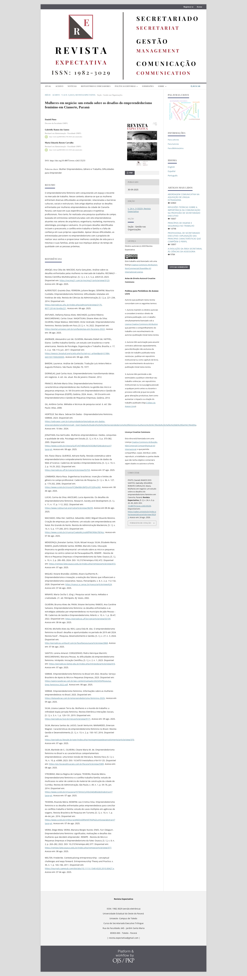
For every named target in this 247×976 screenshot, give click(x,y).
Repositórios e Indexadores (95, 86)
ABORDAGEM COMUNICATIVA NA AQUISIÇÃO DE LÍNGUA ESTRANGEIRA (183, 197)
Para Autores (173, 144)
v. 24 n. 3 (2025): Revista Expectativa (78, 95)
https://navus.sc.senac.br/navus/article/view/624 (88, 584)
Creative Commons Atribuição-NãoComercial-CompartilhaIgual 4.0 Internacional (141, 446)
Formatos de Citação (140, 523)
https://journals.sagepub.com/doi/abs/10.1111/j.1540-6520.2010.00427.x (79, 868)
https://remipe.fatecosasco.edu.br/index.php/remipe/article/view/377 (78, 847)
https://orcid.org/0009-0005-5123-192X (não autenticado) (65, 150)
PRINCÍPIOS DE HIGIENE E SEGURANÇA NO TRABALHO (181, 224)
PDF (131, 173)
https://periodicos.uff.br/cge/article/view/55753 (67, 470)
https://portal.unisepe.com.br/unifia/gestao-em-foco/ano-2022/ (75, 329)
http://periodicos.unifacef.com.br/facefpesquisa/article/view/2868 (76, 643)
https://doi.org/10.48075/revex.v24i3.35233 (67, 161)
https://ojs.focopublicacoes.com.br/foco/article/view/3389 (76, 764)
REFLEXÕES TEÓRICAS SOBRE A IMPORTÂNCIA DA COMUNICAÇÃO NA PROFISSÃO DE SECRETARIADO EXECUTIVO (184, 211)
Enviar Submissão (179, 267)
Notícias (72, 86)
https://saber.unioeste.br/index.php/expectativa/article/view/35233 (142, 514)
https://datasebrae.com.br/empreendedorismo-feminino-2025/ (75, 698)
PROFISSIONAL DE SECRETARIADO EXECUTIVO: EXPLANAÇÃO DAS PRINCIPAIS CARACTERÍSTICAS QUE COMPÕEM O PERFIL (184, 237)
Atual (48, 86)
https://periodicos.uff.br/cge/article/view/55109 (87, 618)
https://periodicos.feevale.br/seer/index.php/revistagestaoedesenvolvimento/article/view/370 (89, 739)
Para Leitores (173, 139)
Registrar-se (188, 7)
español (171, 171)
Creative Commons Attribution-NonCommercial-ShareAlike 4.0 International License (141, 268)
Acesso (199, 7)
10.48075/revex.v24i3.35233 (139, 506)
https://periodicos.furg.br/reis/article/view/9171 (67, 719)
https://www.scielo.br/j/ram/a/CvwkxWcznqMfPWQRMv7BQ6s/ (74, 532)
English (171, 167)
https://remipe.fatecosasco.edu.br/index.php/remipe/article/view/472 (82, 563)
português (173, 175)
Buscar (196, 86)
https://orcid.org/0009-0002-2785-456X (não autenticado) (65, 137)
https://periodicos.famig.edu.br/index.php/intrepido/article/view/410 (82, 663)
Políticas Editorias (125, 86)
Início (47, 95)
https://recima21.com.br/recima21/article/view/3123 (84, 280)
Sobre (161, 86)
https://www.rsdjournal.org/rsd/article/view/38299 (69, 508)
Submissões (148, 86)
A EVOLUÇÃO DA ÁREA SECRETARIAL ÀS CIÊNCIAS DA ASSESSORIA (185, 250)
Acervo (59, 86)
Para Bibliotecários (176, 148)
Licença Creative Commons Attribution (141, 324)
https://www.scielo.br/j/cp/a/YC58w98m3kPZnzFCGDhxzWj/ (73, 487)
